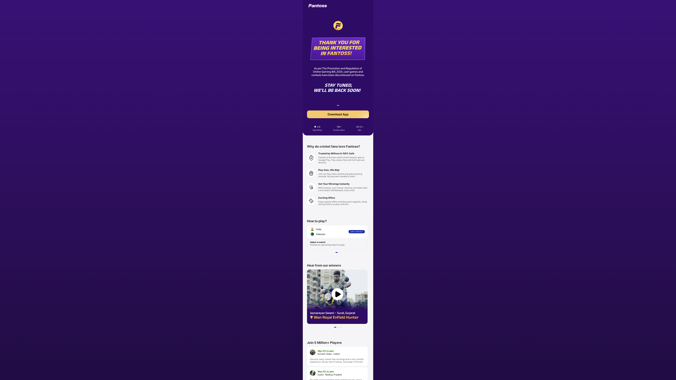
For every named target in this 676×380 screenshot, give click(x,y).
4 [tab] (341, 328)
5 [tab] (342, 328)
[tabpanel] (338, 82)
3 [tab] (341, 253)
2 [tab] (339, 253)
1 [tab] (338, 106)
